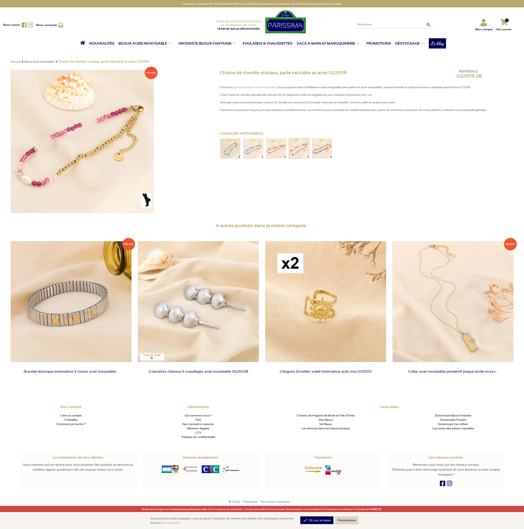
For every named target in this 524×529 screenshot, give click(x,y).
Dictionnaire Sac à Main (453, 424)
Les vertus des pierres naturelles (453, 428)
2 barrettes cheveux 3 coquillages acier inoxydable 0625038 (198, 371)
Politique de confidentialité (198, 437)
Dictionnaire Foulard (453, 419)
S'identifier (71, 419)
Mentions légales (198, 428)
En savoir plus (171, 522)
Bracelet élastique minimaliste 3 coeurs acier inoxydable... (71, 371)
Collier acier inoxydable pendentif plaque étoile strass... (453, 371)
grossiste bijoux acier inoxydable (255, 87)
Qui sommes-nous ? (198, 415)
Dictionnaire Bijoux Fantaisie (453, 415)
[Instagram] (449, 484)
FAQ (198, 419)
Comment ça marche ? (71, 424)
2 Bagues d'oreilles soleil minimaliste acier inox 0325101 (325, 371)
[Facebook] (442, 484)
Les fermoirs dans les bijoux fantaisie (326, 428)
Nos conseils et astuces (198, 424)
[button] (146, 43)
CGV (198, 432)
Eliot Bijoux (326, 419)
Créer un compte (71, 415)
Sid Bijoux (325, 424)
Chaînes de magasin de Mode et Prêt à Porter (326, 415)
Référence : (469, 71)
